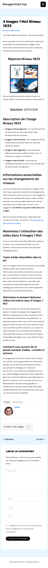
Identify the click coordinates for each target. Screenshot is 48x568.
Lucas (17, 407)
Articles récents (18, 402)
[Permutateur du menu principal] (43, 4)
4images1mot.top (14, 4)
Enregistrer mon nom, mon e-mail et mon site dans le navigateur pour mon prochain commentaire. (24, 529)
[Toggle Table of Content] (27, 427)
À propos (7, 402)
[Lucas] (8, 411)
